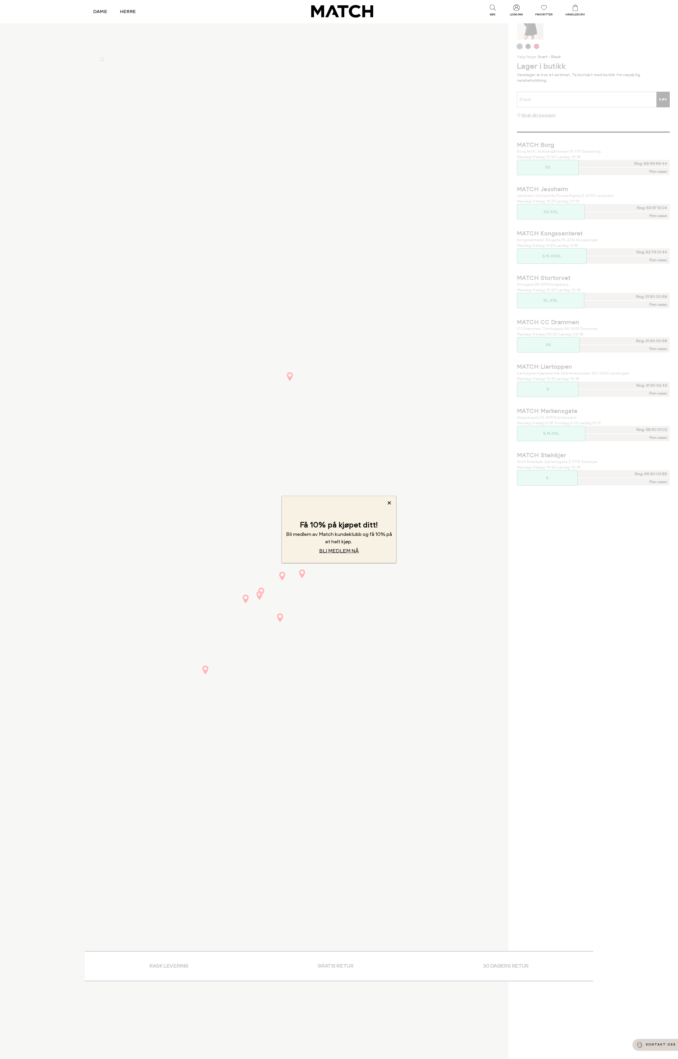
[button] (492, 11)
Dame (100, 11)
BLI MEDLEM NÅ (339, 551)
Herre (128, 11)
